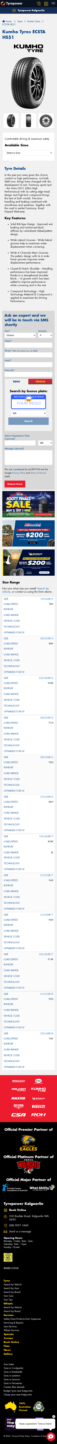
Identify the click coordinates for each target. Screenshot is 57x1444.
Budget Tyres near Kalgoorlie (18, 1390)
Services (9, 1315)
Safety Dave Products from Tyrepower (22, 1318)
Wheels (8, 1303)
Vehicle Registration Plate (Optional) (17, 437)
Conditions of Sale (38, 1436)
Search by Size (11, 1288)
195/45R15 (46, 598)
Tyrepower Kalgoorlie (31, 10)
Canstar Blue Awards (14, 1387)
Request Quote (14, 484)
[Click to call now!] (39, 3)
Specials (9, 1334)
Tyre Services (10, 1326)
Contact (8, 1338)
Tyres (7, 1280)
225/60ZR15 (46, 678)
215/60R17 (46, 914)
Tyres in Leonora (12, 1379)
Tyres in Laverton (12, 1375)
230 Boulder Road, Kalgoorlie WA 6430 (29, 1218)
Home (8, 21)
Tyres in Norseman (13, 1383)
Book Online (11, 1342)
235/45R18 (46, 1033)
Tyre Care (8, 1295)
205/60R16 (46, 757)
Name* (8, 340)
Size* (7, 331)
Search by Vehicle (13, 1284)
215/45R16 (46, 796)
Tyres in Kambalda (13, 1371)
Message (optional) (14, 448)
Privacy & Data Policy (21, 1436)
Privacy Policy (18, 472)
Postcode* (10, 370)
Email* (8, 360)
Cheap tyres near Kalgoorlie (18, 1394)
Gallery (8, 1353)
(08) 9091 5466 (18, 1225)
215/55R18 (46, 993)
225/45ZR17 (46, 954)
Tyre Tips (8, 1299)
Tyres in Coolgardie (13, 1368)
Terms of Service (38, 472)
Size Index (9, 1364)
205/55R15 (46, 638)
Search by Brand (12, 1292)
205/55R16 (46, 717)
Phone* (21, 350)
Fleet (7, 1346)
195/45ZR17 (46, 836)
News (7, 1350)
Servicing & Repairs (13, 1322)
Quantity (42, 331)
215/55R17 (46, 875)
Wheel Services (11, 1330)
